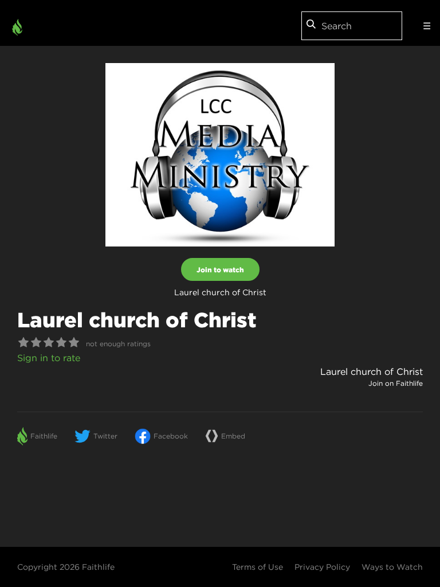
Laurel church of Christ (371, 371)
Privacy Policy (322, 567)
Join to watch (220, 269)
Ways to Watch (392, 567)
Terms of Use (257, 567)
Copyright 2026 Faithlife (66, 567)
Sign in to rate (48, 357)
